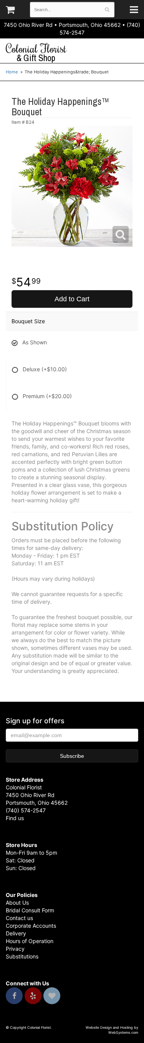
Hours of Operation (29, 941)
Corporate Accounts (31, 925)
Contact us (19, 918)
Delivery (16, 933)
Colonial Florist (36, 52)
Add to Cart (72, 299)
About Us (17, 902)
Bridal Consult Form (30, 910)
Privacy (15, 948)
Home (12, 72)
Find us (15, 818)
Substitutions (22, 956)
